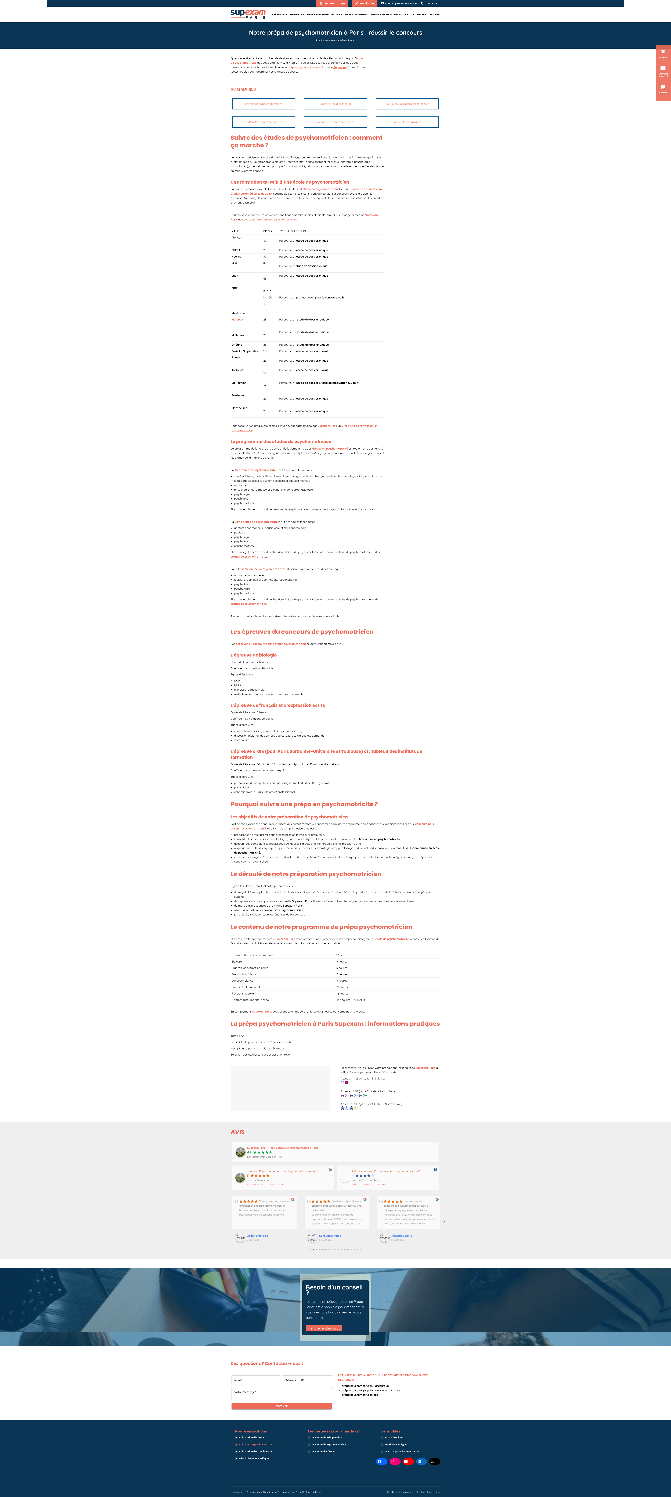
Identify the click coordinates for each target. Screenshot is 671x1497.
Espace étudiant (394, 1437)
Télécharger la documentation (402, 1451)
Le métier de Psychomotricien (329, 1444)
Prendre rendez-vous (324, 1328)
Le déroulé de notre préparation (264, 122)
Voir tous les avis (256, 1184)
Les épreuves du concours (335, 103)
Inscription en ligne (396, 1444)
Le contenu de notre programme (335, 122)
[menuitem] (288, 14)
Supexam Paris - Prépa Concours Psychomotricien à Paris (282, 1171)
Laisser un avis (276, 1184)
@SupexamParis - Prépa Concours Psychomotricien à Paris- (388, 1171)
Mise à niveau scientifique (254, 1458)
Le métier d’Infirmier (324, 1451)
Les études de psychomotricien (264, 103)
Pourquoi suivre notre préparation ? (407, 103)
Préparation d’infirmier (252, 1437)
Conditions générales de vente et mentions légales (413, 1492)
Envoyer (282, 1406)
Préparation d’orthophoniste (255, 1451)
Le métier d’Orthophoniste (327, 1437)
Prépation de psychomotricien (256, 1444)
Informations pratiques (407, 122)
